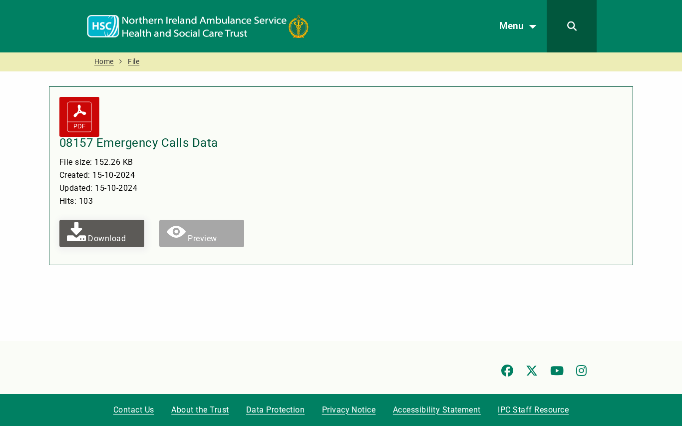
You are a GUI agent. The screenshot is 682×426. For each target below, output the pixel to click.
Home (104, 61)
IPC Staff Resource (533, 410)
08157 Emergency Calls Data (138, 143)
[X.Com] (531, 370)
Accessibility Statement (437, 410)
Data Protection (275, 410)
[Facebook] (507, 370)
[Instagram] (581, 370)
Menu (511, 25)
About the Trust (200, 410)
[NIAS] (197, 25)
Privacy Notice (349, 410)
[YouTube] (557, 370)
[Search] (572, 26)
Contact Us (133, 410)
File (133, 61)
